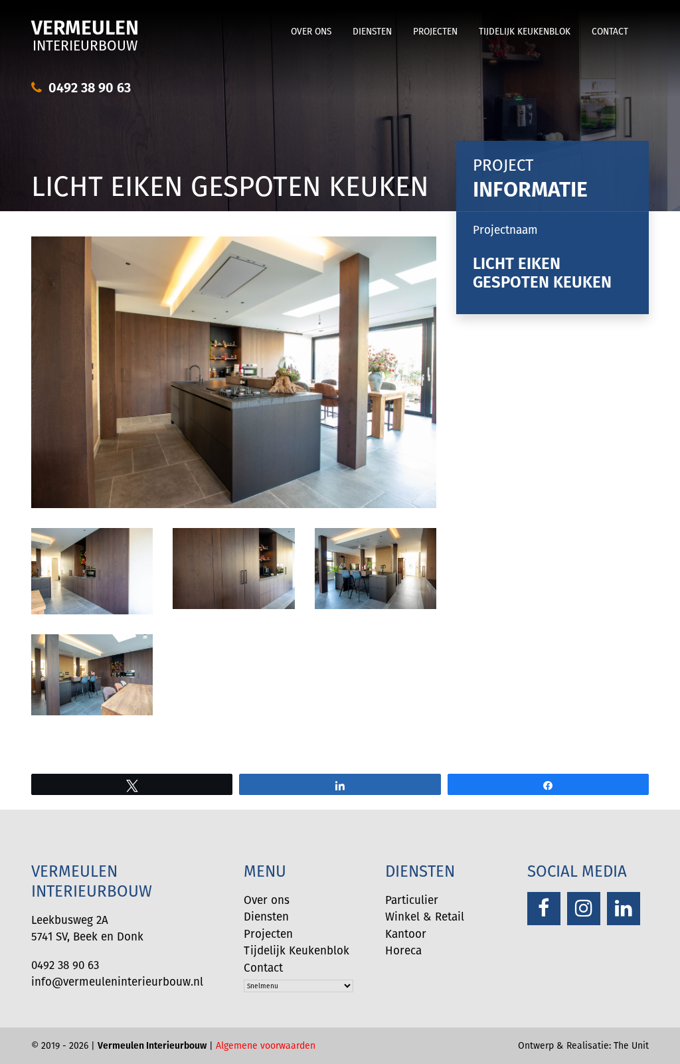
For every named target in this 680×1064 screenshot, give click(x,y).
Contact (610, 31)
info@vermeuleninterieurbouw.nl (117, 982)
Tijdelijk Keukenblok (524, 31)
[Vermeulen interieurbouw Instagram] (583, 908)
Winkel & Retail (424, 917)
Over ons (311, 31)
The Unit (631, 1045)
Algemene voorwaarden (265, 1045)
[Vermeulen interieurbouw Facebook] (543, 908)
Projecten (435, 31)
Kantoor (405, 934)
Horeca (403, 950)
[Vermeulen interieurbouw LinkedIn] (623, 908)
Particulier (411, 900)
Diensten (372, 31)
